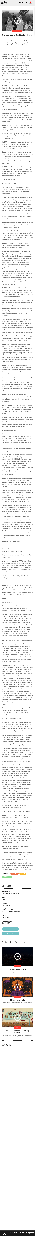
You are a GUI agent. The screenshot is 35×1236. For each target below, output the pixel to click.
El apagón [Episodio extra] (17, 969)
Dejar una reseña (10, 933)
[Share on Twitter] (29, 35)
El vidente (14, 873)
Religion (23, 873)
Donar (10, 929)
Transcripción (7, 876)
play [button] (4, 1233)
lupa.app (22, 47)
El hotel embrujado (17, 1000)
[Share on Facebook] (27, 35)
